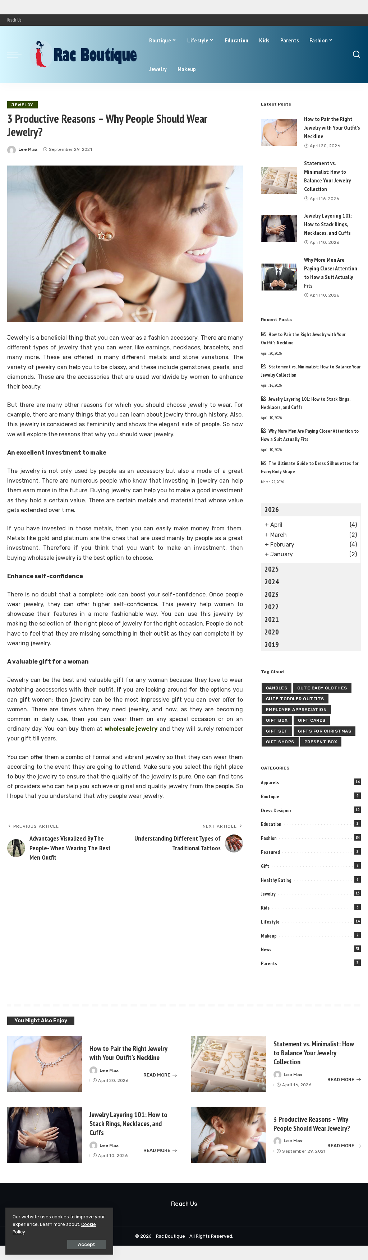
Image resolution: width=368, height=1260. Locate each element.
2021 (271, 619)
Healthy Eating (276, 880)
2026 (271, 509)
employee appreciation (296, 709)
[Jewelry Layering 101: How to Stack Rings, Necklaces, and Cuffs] (279, 228)
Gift (265, 866)
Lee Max (27, 149)
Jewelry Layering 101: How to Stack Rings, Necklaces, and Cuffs (328, 224)
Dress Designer (276, 810)
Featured (270, 852)
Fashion (269, 838)
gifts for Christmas (324, 731)
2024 (271, 581)
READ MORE (156, 1075)
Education (271, 824)
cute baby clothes (322, 688)
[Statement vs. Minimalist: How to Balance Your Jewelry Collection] (279, 180)
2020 (271, 632)
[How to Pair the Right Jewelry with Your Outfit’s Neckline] (279, 132)
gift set (277, 731)
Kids (265, 908)
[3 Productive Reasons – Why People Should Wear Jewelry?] (228, 1135)
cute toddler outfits (295, 698)
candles (277, 688)
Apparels (270, 782)
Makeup (269, 936)
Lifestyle (270, 922)
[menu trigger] (18, 54)
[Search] (356, 54)
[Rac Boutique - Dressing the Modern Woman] (83, 54)
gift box (277, 720)
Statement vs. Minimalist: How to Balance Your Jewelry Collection (313, 1052)
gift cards (312, 720)
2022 (271, 607)
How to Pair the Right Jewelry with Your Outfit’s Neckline (332, 127)
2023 (271, 594)
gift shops (280, 741)
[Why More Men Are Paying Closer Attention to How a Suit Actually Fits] (279, 277)
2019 (271, 644)
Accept (86, 1244)
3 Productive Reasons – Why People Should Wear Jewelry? (311, 1124)
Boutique (270, 796)
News (266, 949)
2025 (271, 569)
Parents (269, 963)
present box (320, 741)
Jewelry (22, 104)
